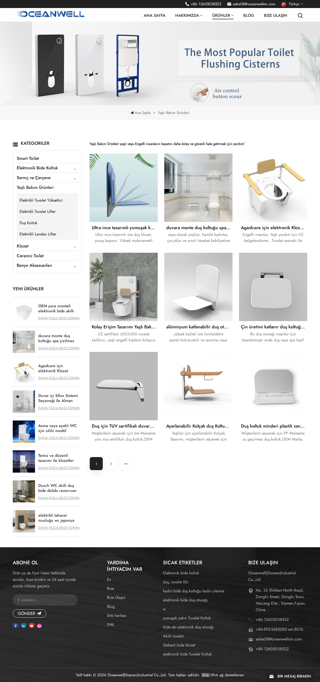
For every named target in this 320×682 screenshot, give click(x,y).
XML (110, 624)
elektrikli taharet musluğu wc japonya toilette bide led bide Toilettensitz (56, 518)
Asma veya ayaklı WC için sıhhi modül (57, 428)
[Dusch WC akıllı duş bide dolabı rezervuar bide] (24, 491)
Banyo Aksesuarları (34, 265)
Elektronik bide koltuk (181, 573)
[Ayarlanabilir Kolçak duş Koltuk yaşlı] (198, 386)
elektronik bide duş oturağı (185, 600)
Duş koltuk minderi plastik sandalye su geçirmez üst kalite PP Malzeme (274, 426)
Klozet (22, 246)
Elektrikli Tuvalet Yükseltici (41, 200)
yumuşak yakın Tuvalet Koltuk (187, 618)
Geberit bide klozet (179, 645)
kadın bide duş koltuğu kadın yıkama (193, 591)
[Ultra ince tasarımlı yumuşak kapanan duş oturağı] (124, 188)
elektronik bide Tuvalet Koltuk (187, 654)
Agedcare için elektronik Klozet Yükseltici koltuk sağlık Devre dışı (58, 368)
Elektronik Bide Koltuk (37, 168)
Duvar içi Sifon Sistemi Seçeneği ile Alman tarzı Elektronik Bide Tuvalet (58, 398)
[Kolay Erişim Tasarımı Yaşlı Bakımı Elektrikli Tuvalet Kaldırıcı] (124, 287)
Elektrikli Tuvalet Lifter (38, 211)
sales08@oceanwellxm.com (254, 4)
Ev (109, 579)
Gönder (26, 613)
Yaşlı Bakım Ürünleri (35, 187)
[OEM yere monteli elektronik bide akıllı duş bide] (24, 312)
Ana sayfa (155, 15)
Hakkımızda (187, 15)
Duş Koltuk (28, 223)
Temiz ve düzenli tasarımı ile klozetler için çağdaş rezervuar (57, 458)
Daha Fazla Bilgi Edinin (59, 318)
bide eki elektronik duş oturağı (188, 627)
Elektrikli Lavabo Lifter (38, 234)
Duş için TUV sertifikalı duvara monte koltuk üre (125, 426)
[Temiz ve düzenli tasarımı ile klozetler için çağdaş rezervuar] (24, 461)
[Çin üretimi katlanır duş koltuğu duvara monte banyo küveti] (273, 287)
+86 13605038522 (206, 4)
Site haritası (116, 615)
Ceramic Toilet (30, 256)
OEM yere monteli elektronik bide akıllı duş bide (56, 309)
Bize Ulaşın (275, 15)
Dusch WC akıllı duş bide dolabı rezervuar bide (57, 488)
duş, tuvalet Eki (175, 582)
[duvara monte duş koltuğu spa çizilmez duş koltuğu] (24, 342)
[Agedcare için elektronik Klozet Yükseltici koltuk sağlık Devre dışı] (24, 372)
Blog (248, 15)
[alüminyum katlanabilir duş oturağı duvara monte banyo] (198, 287)
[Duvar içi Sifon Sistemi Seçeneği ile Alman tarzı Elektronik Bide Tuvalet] (24, 401)
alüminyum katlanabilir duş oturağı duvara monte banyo (199, 327)
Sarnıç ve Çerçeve (33, 178)
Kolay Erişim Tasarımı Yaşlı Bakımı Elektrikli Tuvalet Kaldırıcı (125, 327)
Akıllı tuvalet (173, 636)
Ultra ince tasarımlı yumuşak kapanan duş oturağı (125, 228)
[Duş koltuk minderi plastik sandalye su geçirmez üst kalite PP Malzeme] (273, 386)
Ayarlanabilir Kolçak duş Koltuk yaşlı (199, 426)
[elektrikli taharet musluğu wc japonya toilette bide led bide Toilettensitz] (24, 521)
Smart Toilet (28, 158)
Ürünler (221, 15)
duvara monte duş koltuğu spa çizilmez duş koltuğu (56, 338)
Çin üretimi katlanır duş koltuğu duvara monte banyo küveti (274, 327)
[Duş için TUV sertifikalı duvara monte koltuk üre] (124, 386)
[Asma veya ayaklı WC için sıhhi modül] (24, 432)
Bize (110, 588)
